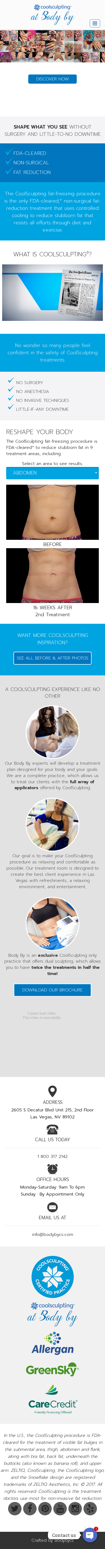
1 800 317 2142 (52, 1156)
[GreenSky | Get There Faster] (52, 1369)
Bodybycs (64, 1540)
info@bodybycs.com (52, 1234)
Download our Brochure (52, 990)
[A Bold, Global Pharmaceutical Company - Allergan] (52, 1343)
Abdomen (25, 473)
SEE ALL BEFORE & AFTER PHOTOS (52, 658)
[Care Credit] (52, 1399)
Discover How (52, 104)
